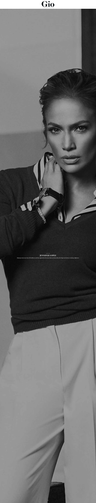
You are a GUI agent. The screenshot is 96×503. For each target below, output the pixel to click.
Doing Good (48, 253)
